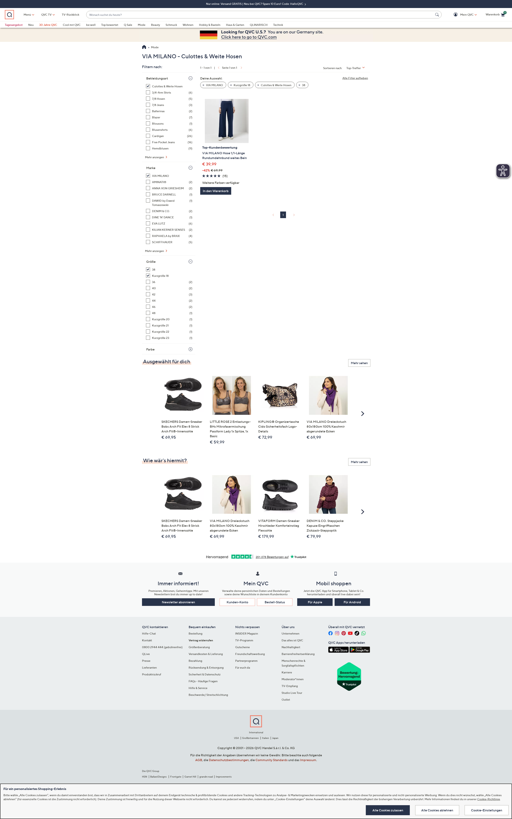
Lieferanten (149, 667)
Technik (278, 24)
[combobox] (259, 14)
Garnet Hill (190, 776)
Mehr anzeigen (155, 157)
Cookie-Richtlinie (488, 799)
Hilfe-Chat (149, 633)
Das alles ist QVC (292, 640)
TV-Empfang (290, 686)
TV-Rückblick (70, 14)
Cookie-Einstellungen (486, 810)
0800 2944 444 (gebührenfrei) (162, 647)
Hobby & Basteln (209, 24)
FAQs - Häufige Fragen (203, 681)
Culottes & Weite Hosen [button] (275, 85)
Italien (265, 737)
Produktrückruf (151, 674)
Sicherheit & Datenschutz (205, 674)
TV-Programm (244, 640)
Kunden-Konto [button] (237, 602)
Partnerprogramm (246, 660)
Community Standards (271, 760)
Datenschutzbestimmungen (229, 760)
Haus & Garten (235, 24)
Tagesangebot (14, 24)
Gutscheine (242, 647)
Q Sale (128, 24)
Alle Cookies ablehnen (437, 810)
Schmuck (171, 24)
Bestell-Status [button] (275, 602)
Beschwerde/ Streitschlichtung (208, 694)
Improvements (224, 776)
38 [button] (303, 85)
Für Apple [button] (315, 602)
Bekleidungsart (157, 78)
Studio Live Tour (292, 692)
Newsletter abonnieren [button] (178, 602)
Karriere (287, 672)
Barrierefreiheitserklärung (298, 654)
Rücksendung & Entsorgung (206, 667)
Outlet (286, 699)
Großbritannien (250, 737)
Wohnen (188, 24)
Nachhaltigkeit (291, 647)
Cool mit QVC (72, 24)
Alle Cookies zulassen (387, 810)
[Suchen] (437, 14)
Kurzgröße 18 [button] (241, 85)
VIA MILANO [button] (214, 85)
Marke (150, 168)
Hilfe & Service (198, 688)
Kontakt (147, 640)
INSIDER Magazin (246, 633)
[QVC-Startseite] (144, 47)
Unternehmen (290, 633)
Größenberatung (199, 647)
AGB (198, 760)
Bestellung (195, 633)
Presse (146, 660)
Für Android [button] (352, 602)
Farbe (150, 349)
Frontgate (175, 776)
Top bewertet (109, 24)
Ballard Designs (158, 776)
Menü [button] (27, 14)
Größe (151, 262)
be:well (91, 24)
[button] (461, 15)
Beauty (155, 24)
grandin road (206, 776)
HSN (144, 776)
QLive (146, 654)
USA (236, 737)
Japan (275, 737)
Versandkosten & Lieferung (206, 654)
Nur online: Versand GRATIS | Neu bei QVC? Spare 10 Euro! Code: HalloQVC (255, 3)
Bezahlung (195, 660)
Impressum (308, 760)
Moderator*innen (293, 679)
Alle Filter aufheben (355, 78)
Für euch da (242, 667)
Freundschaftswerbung (250, 654)
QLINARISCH (259, 24)
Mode (141, 24)
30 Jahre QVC (48, 24)
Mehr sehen (359, 363)
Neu (31, 24)
